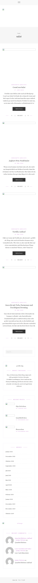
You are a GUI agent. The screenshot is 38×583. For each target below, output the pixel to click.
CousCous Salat (19, 87)
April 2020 (9, 485)
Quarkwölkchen (20, 542)
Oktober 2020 (10, 461)
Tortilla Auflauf (19, 232)
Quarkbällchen (21, 418)
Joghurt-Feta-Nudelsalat (19, 161)
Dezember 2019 (10, 504)
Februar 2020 (10, 494)
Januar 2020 (9, 499)
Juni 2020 (8, 475)
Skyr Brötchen (21, 406)
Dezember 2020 (10, 456)
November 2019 (10, 509)
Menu (19, 2)
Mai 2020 (8, 480)
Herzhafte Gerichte (19, 84)
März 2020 (9, 490)
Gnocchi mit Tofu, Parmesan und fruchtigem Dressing (19, 306)
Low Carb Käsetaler (22, 553)
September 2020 (10, 466)
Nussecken (20, 429)
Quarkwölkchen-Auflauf (23, 563)
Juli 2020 (8, 471)
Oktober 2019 (10, 513)
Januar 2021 (9, 452)
